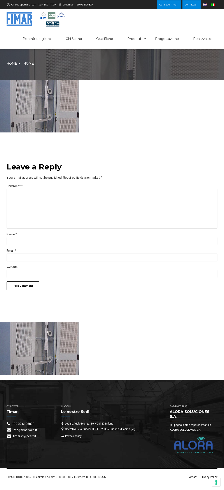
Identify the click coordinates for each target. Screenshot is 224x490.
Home (12, 63)
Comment (15, 186)
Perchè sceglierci (37, 39)
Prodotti (134, 39)
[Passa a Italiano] (213, 5)
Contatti (192, 477)
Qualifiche (104, 39)
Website (12, 267)
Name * (12, 234)
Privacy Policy (209, 477)
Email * (11, 250)
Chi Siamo (74, 39)
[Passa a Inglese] (205, 5)
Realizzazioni (203, 39)
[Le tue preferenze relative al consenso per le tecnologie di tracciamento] (216, 482)
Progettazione (167, 39)
